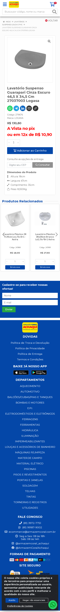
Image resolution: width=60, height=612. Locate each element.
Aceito (12, 600)
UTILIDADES (30, 507)
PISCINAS (30, 469)
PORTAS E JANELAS (30, 480)
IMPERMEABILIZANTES (30, 441)
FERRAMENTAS (30, 424)
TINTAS (31, 496)
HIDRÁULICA (30, 430)
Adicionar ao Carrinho (31, 150)
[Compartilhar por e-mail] (29, 108)
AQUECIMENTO (30, 386)
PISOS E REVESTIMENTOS (30, 474)
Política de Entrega (30, 353)
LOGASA (18, 118)
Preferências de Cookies (20, 606)
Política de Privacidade (30, 348)
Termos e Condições (30, 359)
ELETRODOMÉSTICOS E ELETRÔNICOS (30, 413)
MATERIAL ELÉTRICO (30, 463)
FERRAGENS (30, 419)
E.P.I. (30, 408)
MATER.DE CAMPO (30, 457)
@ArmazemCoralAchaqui (32, 547)
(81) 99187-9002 (32, 527)
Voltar (52, 20)
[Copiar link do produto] (35, 108)
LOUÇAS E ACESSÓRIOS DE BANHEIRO (30, 446)
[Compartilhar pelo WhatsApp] (10, 108)
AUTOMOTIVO (30, 391)
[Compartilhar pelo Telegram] (16, 108)
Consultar (44, 164)
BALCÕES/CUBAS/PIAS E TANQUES (30, 397)
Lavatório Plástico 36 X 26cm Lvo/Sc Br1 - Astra (15, 237)
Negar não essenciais (34, 600)
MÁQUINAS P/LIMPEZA (30, 452)
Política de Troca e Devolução (30, 342)
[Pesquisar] (54, 12)
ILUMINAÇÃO (30, 435)
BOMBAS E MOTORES (30, 402)
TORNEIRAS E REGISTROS (30, 502)
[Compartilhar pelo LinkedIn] (22, 108)
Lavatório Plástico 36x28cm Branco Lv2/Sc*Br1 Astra (45, 237)
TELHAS (30, 491)
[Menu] (4, 4)
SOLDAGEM (30, 485)
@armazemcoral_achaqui (32, 543)
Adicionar (16, 267)
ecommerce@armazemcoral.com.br (32, 531)
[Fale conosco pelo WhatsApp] (52, 604)
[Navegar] (3, 234)
